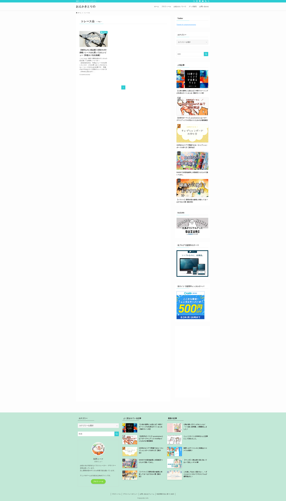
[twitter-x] (194, 1)
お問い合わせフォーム (147, 494)
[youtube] (202, 1)
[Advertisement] (192, 360)
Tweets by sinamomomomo (186, 24)
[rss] (205, 1)
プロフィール (98, 481)
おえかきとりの (86, 6)
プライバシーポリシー (130, 494)
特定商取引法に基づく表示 (165, 494)
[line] (199, 1)
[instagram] (197, 1)
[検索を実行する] (206, 54)
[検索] (208, 1)
